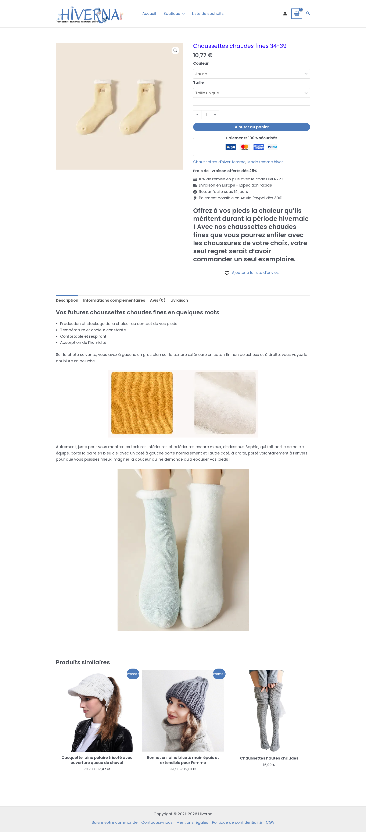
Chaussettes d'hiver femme (219, 161)
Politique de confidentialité (237, 822)
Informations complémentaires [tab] (114, 300)
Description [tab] (67, 300)
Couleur (201, 63)
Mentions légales (192, 822)
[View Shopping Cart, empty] (296, 13)
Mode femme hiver (265, 161)
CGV (270, 822)
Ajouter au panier (252, 127)
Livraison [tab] (179, 300)
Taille (198, 82)
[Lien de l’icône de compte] (285, 13)
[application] (182, 13)
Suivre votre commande (114, 822)
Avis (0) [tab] (158, 300)
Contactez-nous (157, 822)
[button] (308, 14)
